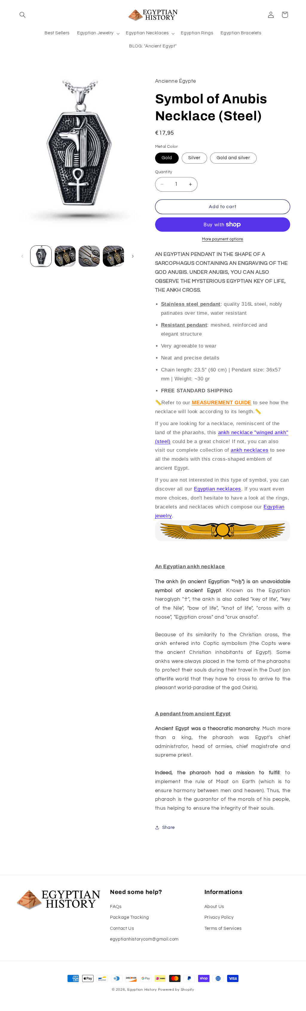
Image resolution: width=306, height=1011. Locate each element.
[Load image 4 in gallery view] (113, 256)
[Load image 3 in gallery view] (89, 256)
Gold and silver (233, 158)
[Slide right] (132, 256)
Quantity (163, 172)
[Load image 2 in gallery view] (65, 256)
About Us (214, 906)
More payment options (222, 239)
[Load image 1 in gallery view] (40, 256)
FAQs (116, 906)
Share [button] (168, 827)
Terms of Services (223, 928)
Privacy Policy (219, 917)
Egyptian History (142, 989)
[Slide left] (22, 256)
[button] (23, 14)
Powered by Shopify (176, 989)
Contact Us (122, 928)
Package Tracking (129, 917)
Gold (167, 158)
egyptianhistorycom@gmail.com (144, 939)
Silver (194, 158)
